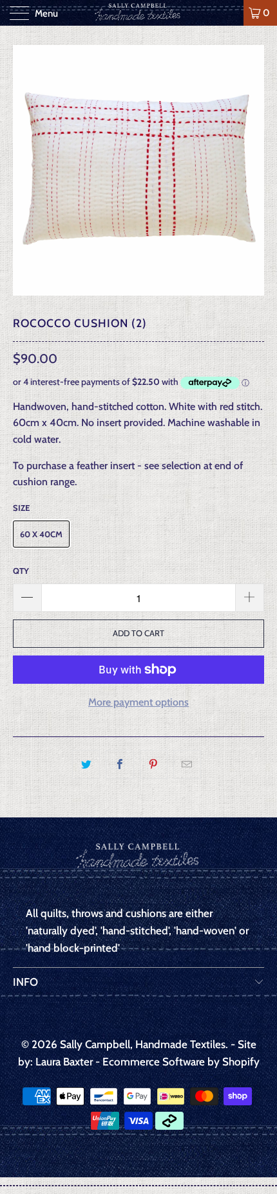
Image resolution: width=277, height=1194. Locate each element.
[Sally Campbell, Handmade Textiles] (139, 13)
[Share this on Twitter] (86, 765)
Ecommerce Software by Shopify (181, 1061)
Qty (21, 571)
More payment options (138, 702)
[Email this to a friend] (187, 765)
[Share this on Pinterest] (153, 765)
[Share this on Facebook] (119, 765)
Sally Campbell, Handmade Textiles (142, 1044)
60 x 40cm (41, 534)
